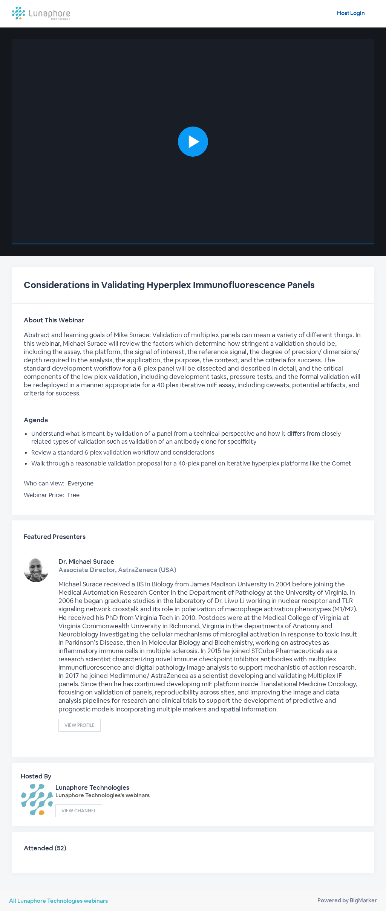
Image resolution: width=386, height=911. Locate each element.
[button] (193, 141)
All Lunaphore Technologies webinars (58, 900)
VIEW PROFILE (79, 725)
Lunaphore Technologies (92, 787)
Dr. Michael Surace (86, 561)
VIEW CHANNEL (78, 811)
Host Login (351, 13)
